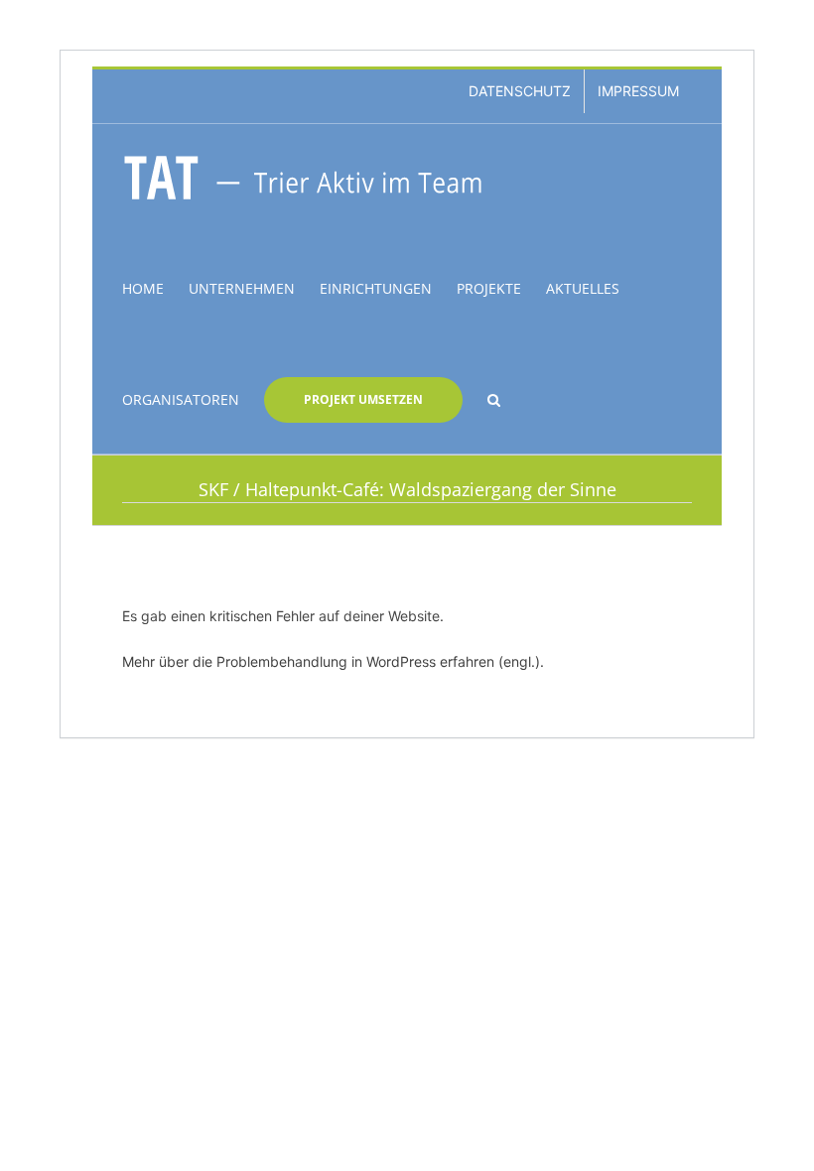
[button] (493, 398)
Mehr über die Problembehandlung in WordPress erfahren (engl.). (333, 661)
